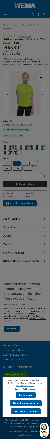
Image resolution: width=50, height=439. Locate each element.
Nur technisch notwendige (25, 403)
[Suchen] (32, 14)
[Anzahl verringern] (5, 176)
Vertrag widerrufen (15, 374)
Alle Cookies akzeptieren (26, 411)
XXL (17, 168)
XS (7, 163)
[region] (25, 93)
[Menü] (5, 14)
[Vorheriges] (7, 94)
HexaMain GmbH (25, 435)
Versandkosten (11, 423)
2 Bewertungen (25, 36)
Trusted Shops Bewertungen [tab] (21, 261)
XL (7, 168)
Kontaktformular (25, 367)
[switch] (44, 435)
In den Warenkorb (25, 184)
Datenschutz (20, 389)
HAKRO (28, 196)
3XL (28, 168)
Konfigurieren (25, 395)
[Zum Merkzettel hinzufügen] (41, 78)
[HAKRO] (25, 49)
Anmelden (11, 329)
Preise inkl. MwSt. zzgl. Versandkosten (18, 124)
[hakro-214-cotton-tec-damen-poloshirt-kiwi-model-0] (25, 93)
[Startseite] (25, 5)
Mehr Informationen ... (25, 385)
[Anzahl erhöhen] (44, 176)
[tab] (24, 219)
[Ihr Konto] (38, 14)
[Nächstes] (42, 94)
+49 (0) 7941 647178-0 (16, 355)
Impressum (30, 389)
